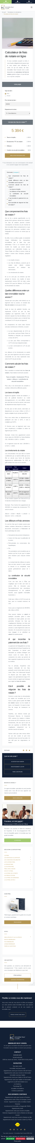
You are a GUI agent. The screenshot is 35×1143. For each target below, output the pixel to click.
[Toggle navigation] (31, 7)
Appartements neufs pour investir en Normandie (17, 1073)
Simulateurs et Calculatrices (13, 937)
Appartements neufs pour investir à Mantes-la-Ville (18, 1117)
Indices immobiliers (9, 939)
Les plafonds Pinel (9, 862)
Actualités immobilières (17, 1088)
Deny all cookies (20, 1138)
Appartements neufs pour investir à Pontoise (17, 1097)
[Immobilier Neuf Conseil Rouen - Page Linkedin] (14, 1129)
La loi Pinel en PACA (9, 879)
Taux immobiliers (9, 941)
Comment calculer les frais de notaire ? (18, 186)
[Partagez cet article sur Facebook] (24, 750)
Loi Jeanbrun (17, 1084)
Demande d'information (17, 979)
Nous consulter (17, 798)
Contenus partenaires (17, 1090)
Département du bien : (11, 109)
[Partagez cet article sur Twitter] (29, 750)
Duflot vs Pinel (8, 871)
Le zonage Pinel (8, 864)
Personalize (30, 1138)
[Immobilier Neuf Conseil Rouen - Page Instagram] (17, 1129)
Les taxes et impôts (15, 189)
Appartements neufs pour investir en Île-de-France (17, 1070)
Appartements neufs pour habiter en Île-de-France (17, 1077)
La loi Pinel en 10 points (11, 873)
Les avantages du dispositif (12, 857)
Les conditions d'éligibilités (12, 859)
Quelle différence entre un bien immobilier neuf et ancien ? (18, 181)
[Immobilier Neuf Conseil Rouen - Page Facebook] (10, 1129)
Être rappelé (17, 975)
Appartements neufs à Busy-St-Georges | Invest (17, 1099)
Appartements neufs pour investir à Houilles (17, 1110)
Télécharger (17, 922)
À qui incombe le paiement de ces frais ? (18, 199)
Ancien (8, 95)
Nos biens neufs (17, 1066)
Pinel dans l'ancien (9, 868)
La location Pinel (9, 866)
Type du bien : (9, 90)
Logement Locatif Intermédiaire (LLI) (18, 1081)
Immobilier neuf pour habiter (17, 1075)
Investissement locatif (17, 766)
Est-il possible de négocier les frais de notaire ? (18, 203)
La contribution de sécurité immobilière (19, 195)
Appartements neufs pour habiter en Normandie (17, 1079)
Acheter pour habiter (17, 761)
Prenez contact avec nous (18, 1014)
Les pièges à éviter (9, 875)
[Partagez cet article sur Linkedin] (26, 750)
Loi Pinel (6, 855)
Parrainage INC (17, 1086)
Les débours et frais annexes (18, 191)
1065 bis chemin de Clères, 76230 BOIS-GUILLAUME (17, 1059)
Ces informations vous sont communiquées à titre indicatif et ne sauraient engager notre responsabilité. (18, 163)
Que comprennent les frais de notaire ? (18, 177)
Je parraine (17, 840)
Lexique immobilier (9, 944)
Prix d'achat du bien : (10, 100)
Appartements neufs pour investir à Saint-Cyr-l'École (17, 1119)
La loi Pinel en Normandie (11, 877)
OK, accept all (10, 1138)
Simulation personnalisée (17, 155)
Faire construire (18, 771)
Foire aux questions (10, 946)
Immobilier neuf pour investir (17, 1068)
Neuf (8, 93)
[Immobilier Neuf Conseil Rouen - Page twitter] (21, 1129)
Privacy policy (17, 1141)
